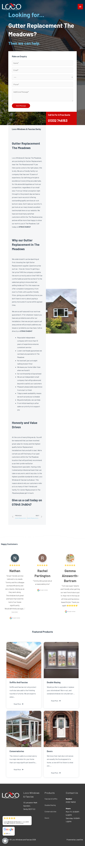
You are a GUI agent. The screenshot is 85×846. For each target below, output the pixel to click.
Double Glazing (50, 805)
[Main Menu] (80, 6)
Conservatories (50, 811)
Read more (15, 612)
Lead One (79, 840)
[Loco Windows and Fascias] (11, 6)
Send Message (21, 106)
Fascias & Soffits (51, 799)
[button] (19, 704)
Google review (16, 618)
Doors (47, 818)
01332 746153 (57, 120)
